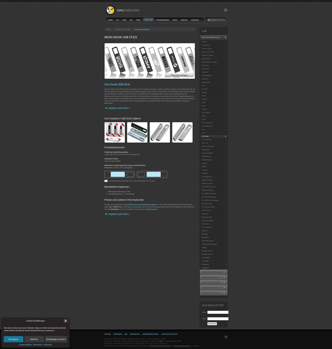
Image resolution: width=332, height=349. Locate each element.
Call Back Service (151, 209)
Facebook (226, 10)
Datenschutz (37, 344)
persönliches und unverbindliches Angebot (141, 204)
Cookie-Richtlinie (25, 344)
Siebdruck (108, 168)
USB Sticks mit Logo (122, 29)
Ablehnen (34, 339)
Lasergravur (128, 168)
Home (108, 29)
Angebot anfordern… (119, 108)
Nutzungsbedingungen (182, 346)
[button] (65, 321)
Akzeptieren (13, 339)
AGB (160, 341)
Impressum (48, 344)
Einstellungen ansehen (55, 339)
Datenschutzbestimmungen (160, 346)
